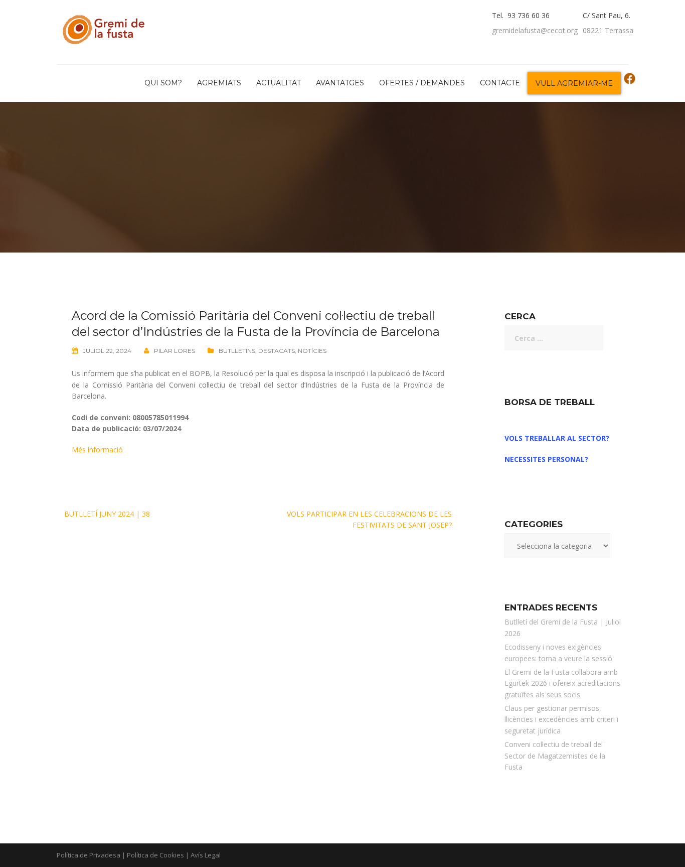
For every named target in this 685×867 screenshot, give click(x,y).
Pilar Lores (174, 350)
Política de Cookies (155, 854)
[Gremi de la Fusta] (106, 27)
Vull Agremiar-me (574, 83)
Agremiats (219, 82)
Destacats (276, 350)
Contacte (500, 82)
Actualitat (278, 82)
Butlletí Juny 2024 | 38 (107, 514)
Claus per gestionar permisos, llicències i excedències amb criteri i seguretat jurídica (561, 719)
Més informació (97, 449)
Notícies (312, 350)
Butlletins (237, 350)
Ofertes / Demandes (422, 82)
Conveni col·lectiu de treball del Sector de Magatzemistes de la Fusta (554, 755)
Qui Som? (163, 82)
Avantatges (340, 82)
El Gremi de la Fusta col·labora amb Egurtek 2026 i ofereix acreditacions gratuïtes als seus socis (562, 683)
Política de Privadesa (88, 854)
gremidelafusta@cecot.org (535, 30)
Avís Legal (206, 854)
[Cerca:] (553, 337)
